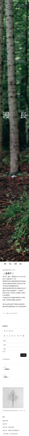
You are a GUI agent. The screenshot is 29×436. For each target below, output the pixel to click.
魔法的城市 (5, 420)
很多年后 (5, 424)
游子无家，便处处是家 (8, 427)
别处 (20, 263)
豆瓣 (15, 263)
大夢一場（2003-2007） (12, 313)
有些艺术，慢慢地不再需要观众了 (11, 430)
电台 (10, 263)
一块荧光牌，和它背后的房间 (10, 433)
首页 (5, 263)
